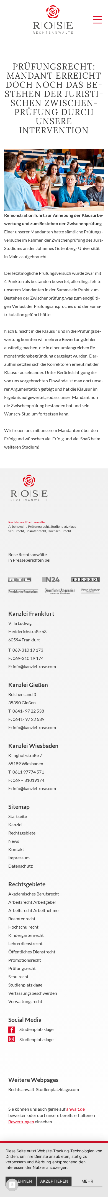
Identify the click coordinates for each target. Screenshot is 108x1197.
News (13, 841)
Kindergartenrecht (26, 935)
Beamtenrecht (21, 918)
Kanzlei (15, 824)
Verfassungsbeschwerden (32, 993)
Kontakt (16, 849)
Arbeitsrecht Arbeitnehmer (34, 910)
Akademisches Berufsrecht (33, 893)
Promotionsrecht (24, 960)
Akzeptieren (54, 1181)
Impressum (19, 857)
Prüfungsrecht (22, 968)
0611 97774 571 (28, 771)
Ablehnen (21, 1181)
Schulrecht (18, 976)
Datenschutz (20, 865)
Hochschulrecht (23, 926)
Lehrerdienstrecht (25, 943)
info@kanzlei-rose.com (34, 666)
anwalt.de (75, 1108)
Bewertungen (21, 1121)
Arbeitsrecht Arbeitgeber (32, 902)
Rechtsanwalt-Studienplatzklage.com (43, 1089)
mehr (87, 1181)
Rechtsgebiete (21, 832)
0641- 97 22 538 (28, 710)
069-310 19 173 (27, 649)
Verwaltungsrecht (25, 1001)
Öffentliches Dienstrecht (31, 951)
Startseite (17, 816)
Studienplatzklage (25, 984)
